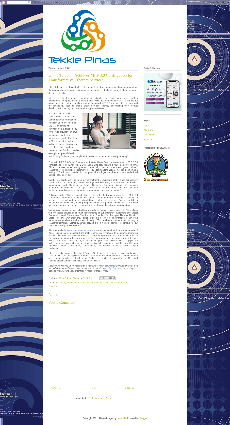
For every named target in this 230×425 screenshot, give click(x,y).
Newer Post (56, 388)
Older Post (130, 388)
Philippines (53, 286)
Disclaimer (149, 134)
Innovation (115, 282)
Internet (125, 282)
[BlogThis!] (104, 278)
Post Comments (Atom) (99, 398)
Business (60, 282)
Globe (105, 282)
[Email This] (101, 278)
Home (93, 388)
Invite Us (148, 139)
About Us (148, 130)
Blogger (143, 418)
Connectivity (73, 282)
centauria (121, 418)
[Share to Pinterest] (114, 278)
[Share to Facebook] (110, 278)
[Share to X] (107, 278)
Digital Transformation (90, 282)
